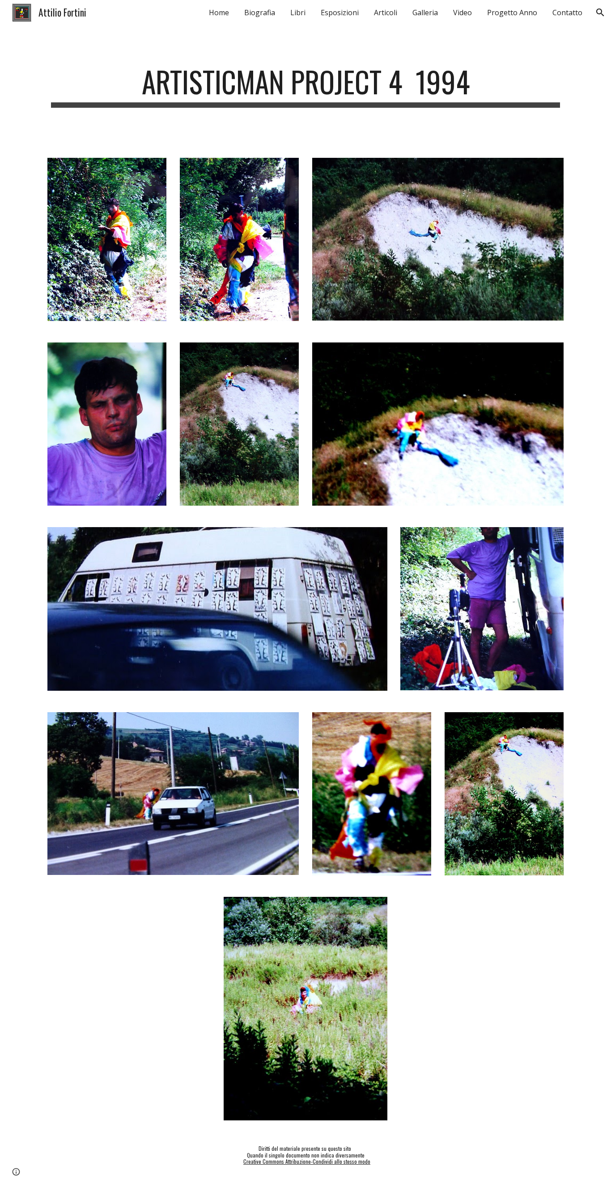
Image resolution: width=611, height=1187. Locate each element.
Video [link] (462, 12)
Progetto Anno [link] (512, 12)
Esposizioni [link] (340, 12)
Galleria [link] (425, 12)
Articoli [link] (385, 12)
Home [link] (219, 12)
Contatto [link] (567, 12)
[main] (305, 86)
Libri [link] (298, 12)
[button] (600, 12)
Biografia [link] (259, 12)
